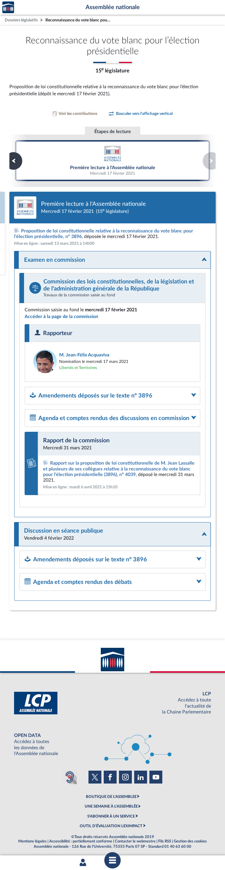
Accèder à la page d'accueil (8, 7)
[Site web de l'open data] (112, 744)
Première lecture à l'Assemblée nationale (112, 160)
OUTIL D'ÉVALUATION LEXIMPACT (111, 826)
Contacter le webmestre (135, 841)
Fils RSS (164, 841)
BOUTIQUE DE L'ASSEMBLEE (111, 796)
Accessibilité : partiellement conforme (80, 841)
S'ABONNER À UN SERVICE (111, 816)
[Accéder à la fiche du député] (112, 361)
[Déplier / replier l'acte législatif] (112, 260)
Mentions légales (32, 841)
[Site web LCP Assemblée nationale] (112, 703)
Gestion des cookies (190, 841)
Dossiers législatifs (21, 20)
